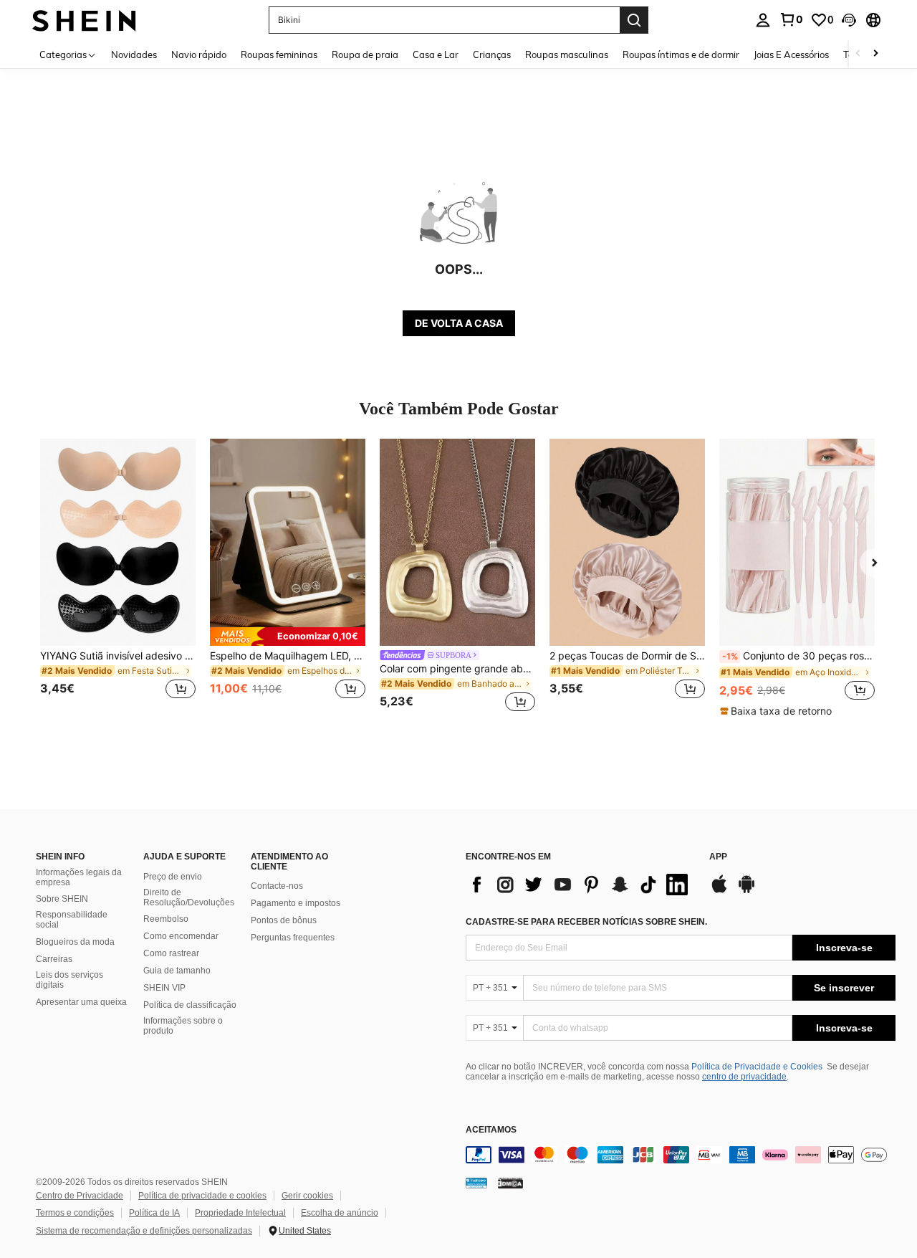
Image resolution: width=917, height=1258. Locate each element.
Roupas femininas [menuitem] (279, 54)
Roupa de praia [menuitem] (365, 54)
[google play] (746, 891)
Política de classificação (189, 1005)
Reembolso (165, 919)
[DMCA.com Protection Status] (510, 1182)
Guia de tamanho (177, 971)
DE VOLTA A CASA (459, 323)
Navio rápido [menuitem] (198, 54)
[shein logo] (84, 19)
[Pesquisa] (634, 20)
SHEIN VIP (164, 988)
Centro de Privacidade (79, 1196)
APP (718, 857)
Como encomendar (181, 936)
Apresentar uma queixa (81, 1002)
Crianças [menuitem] (492, 54)
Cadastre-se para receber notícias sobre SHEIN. (586, 922)
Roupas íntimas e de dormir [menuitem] (681, 54)
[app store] (719, 891)
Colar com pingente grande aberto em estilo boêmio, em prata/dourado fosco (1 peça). (457, 669)
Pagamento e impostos (295, 903)
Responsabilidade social (71, 920)
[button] (849, 20)
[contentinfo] (681, 1154)
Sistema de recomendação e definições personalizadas (144, 1231)
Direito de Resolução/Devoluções (188, 897)
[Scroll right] (875, 54)
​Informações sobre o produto (183, 1026)
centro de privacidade (744, 1077)
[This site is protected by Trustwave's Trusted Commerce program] (476, 1182)
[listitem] (118, 577)
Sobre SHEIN (62, 899)
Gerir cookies (307, 1196)
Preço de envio (172, 877)
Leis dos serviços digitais (69, 980)
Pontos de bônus (284, 920)
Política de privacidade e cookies (202, 1196)
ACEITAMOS (491, 1130)
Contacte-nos (277, 886)
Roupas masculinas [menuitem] (566, 54)
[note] (287, 636)
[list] (580, 884)
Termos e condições (75, 1213)
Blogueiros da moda (75, 942)
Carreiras (54, 959)
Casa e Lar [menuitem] (435, 54)
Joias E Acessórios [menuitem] (791, 54)
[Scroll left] (858, 54)
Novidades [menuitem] (134, 54)
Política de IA (154, 1213)
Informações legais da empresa (79, 877)
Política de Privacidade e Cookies (756, 1067)
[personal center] (763, 20)
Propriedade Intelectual (240, 1213)
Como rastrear (171, 953)
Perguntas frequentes (293, 938)
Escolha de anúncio (339, 1213)
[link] (791, 19)
